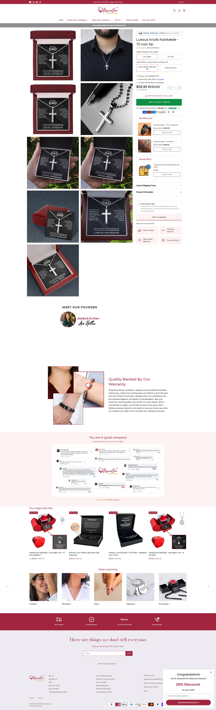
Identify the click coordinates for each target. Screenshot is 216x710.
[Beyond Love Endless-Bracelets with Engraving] (88, 531)
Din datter (147, 57)
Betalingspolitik (102, 685)
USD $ (40, 698)
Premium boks (170, 68)
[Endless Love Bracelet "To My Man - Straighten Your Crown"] (128, 531)
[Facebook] (30, 2)
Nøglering (130, 604)
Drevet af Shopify (35, 706)
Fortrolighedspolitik (104, 676)
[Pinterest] (37, 2)
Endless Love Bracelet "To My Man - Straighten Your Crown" (128, 554)
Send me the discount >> (188, 702)
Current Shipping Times (146, 185)
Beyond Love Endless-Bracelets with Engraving (84, 554)
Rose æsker (164, 604)
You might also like (41, 508)
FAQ (50, 682)
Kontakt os (53, 679)
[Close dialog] (211, 672)
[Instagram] (34, 2)
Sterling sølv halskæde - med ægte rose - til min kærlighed (47, 554)
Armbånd (32, 604)
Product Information (144, 192)
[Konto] (179, 10)
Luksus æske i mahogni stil (147, 68)
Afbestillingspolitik (103, 689)
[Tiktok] (40, 2)
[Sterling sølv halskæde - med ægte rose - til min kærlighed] (48, 531)
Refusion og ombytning (105, 679)
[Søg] (174, 10)
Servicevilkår (54, 689)
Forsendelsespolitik (104, 692)
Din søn (171, 57)
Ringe (96, 604)
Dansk (181, 2)
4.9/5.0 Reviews (152, 48)
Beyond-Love (47, 704)
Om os (51, 676)
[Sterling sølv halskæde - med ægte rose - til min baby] (168, 531)
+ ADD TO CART (167, 132)
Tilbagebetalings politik (58, 692)
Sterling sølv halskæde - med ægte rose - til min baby (166, 554)
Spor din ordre (54, 685)
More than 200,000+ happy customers (108, 2)
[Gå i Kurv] (184, 10)
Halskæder (66, 604)
